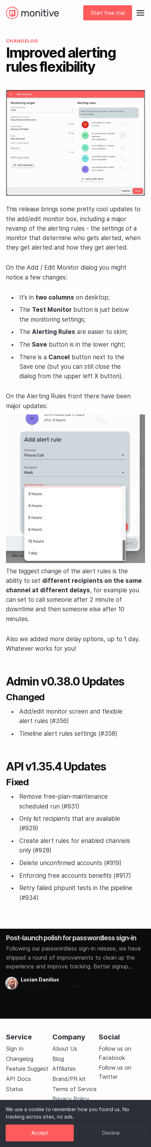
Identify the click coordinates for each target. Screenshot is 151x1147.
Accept (39, 1133)
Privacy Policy (70, 1098)
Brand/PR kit (69, 1078)
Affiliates (64, 1068)
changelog (22, 41)
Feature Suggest (27, 1068)
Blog (58, 1058)
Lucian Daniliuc (40, 979)
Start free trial (108, 13)
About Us (64, 1048)
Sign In (15, 1048)
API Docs (18, 1078)
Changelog (19, 1058)
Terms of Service (74, 1089)
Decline (111, 1133)
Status (14, 1089)
